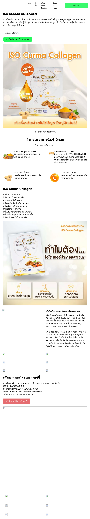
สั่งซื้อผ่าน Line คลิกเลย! (16, 401)
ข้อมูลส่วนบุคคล (55, 5)
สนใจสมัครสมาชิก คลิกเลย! (17, 39)
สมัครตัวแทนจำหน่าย (44, 5)
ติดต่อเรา (76, 5)
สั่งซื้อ (36, 4)
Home (29, 3)
